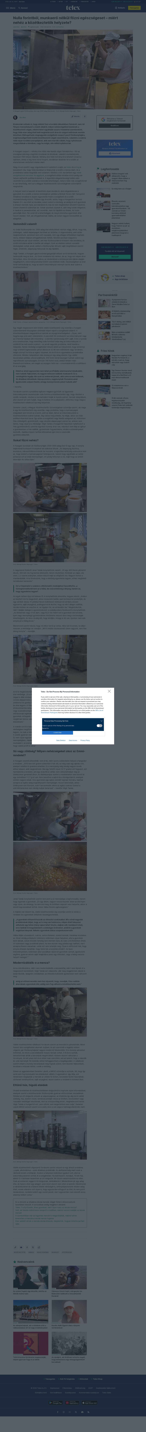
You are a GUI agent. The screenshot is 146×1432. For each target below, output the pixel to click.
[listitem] (72, 721)
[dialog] (73, 716)
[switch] (99, 725)
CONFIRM (58, 732)
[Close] (110, 692)
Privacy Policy (85, 740)
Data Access (73, 740)
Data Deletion (61, 740)
